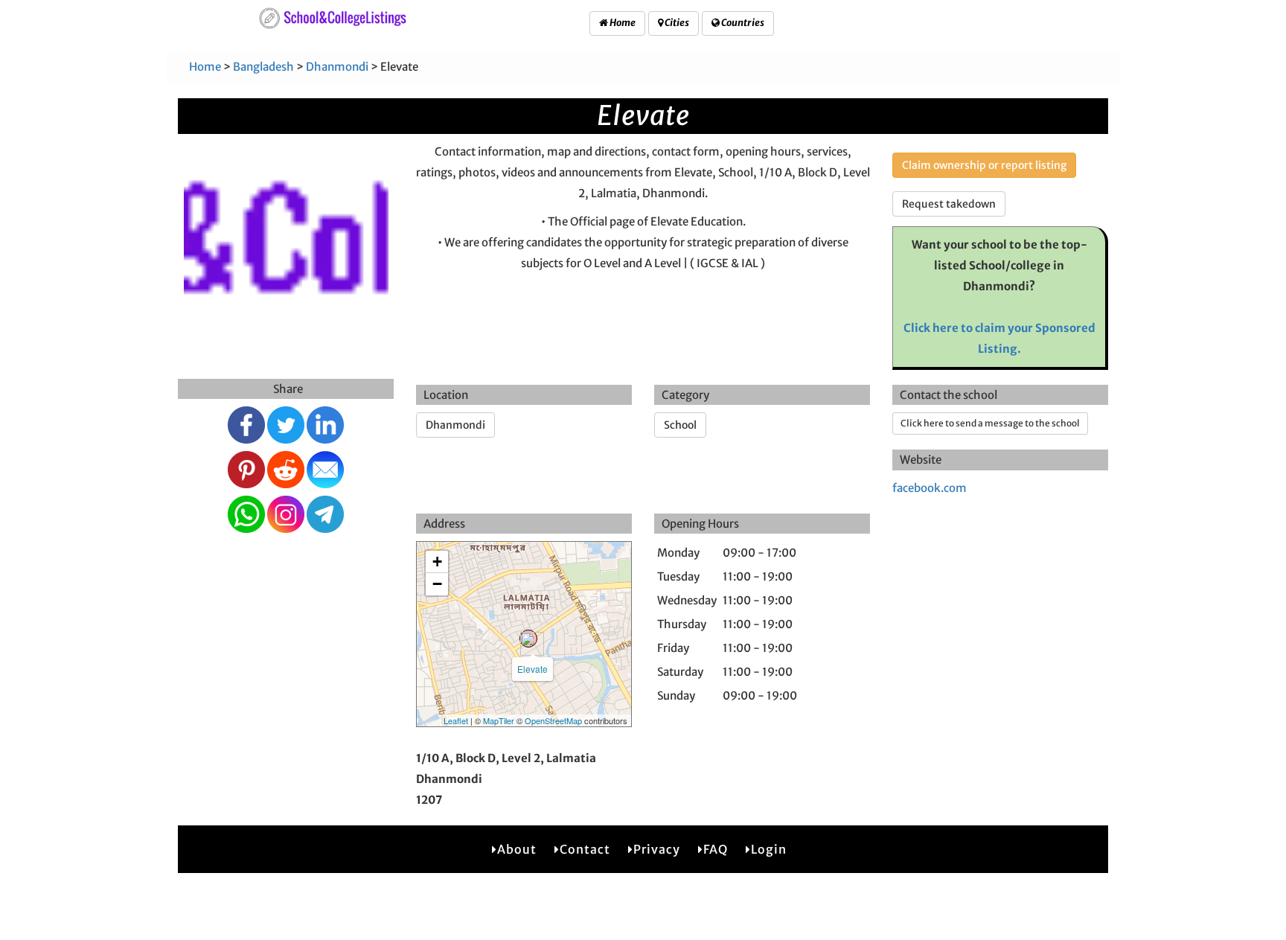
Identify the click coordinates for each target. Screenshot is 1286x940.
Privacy (656, 849)
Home (622, 22)
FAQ (715, 849)
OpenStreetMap (553, 720)
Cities (676, 22)
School (680, 425)
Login (769, 849)
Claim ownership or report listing (984, 165)
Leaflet (456, 720)
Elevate (532, 668)
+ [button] (437, 561)
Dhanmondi (337, 67)
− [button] (437, 584)
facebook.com (929, 488)
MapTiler (498, 720)
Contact (585, 849)
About (517, 849)
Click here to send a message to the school (990, 423)
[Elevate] (528, 639)
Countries (742, 22)
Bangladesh (263, 67)
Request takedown (949, 204)
